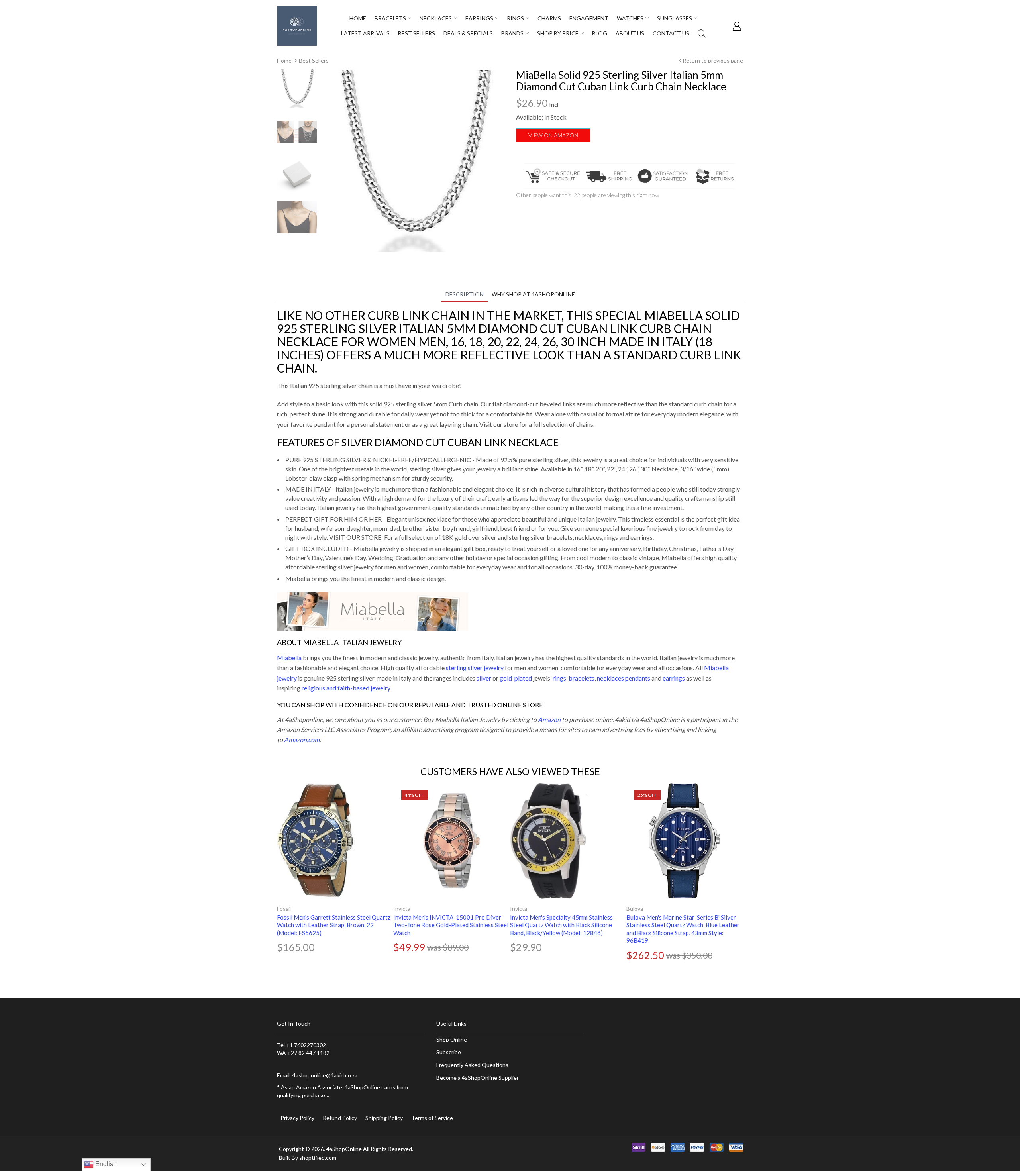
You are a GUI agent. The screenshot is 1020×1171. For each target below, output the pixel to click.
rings (559, 678)
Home (284, 60)
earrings (674, 678)
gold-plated (516, 678)
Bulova (634, 908)
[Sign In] (736, 26)
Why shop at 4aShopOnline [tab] (533, 294)
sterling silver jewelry (475, 667)
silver (484, 678)
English (105, 1164)
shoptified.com (317, 1157)
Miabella (289, 657)
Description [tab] (464, 294)
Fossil (284, 908)
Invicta (401, 908)
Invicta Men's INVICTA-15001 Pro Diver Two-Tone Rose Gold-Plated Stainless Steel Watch (450, 925)
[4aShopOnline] (297, 25)
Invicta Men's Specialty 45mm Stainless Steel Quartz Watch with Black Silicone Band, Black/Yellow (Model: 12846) (561, 925)
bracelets (581, 678)
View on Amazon (553, 135)
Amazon (549, 719)
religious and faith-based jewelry (346, 688)
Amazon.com (302, 739)
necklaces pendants (623, 678)
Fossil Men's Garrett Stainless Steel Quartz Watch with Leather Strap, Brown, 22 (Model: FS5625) (333, 925)
